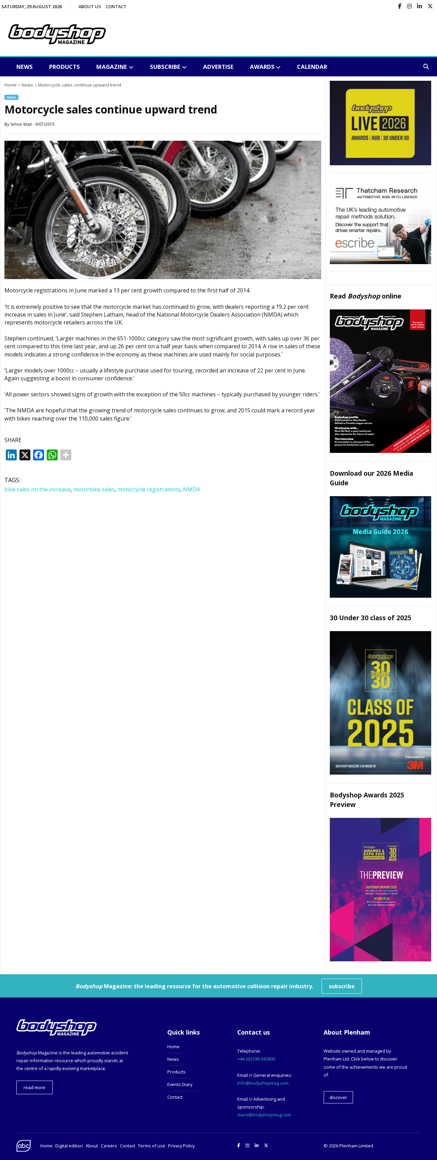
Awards (262, 67)
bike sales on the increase (37, 489)
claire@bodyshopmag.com (264, 1115)
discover (338, 1097)
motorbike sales (94, 489)
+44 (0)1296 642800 (256, 1059)
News (24, 67)
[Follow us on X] (430, 7)
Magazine (111, 67)
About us (90, 6)
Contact (116, 6)
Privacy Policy (181, 1146)
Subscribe (165, 67)
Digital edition (69, 1146)
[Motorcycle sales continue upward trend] (162, 277)
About (92, 1146)
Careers (109, 1146)
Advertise (218, 67)
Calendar (312, 67)
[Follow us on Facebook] (399, 7)
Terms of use (151, 1146)
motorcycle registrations (148, 489)
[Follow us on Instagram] (409, 7)
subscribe (342, 986)
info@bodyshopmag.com (262, 1083)
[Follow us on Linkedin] (419, 7)
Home (173, 1046)
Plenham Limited (356, 1146)
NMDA (191, 489)
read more (34, 1087)
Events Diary (179, 1084)
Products (64, 67)
